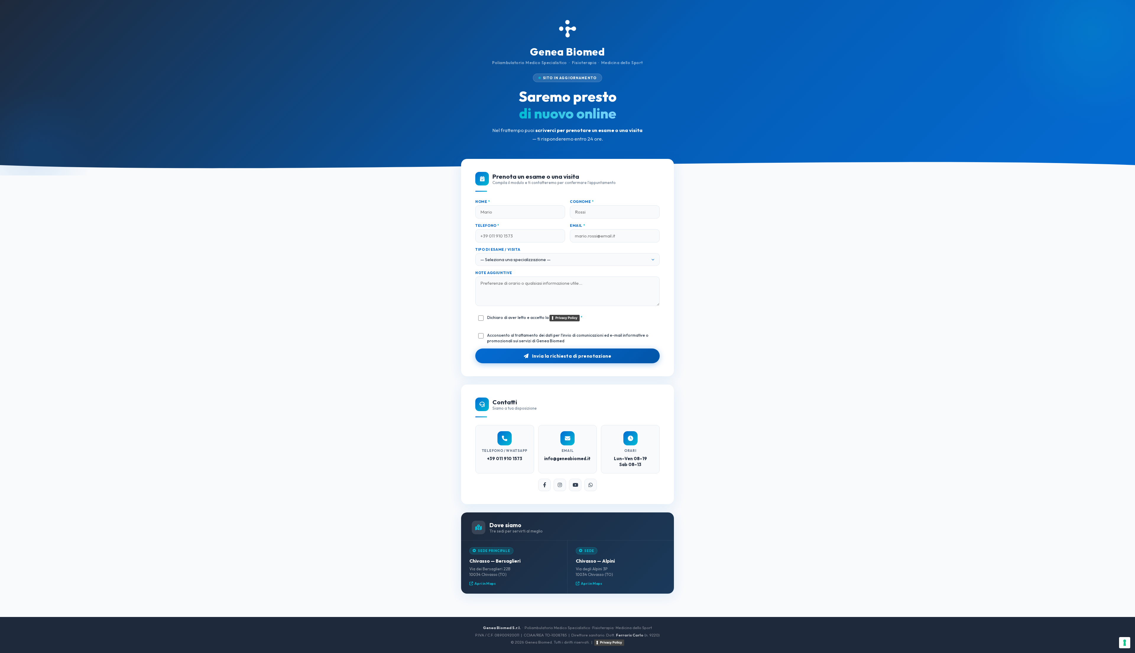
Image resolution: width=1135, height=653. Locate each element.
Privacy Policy (566, 318)
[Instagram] (560, 485)
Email (577, 225)
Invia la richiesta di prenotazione (571, 356)
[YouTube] (575, 485)
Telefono (487, 225)
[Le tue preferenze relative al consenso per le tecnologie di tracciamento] (1124, 642)
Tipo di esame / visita (497, 249)
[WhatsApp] (590, 485)
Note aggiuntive (493, 273)
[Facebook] (544, 485)
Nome (482, 201)
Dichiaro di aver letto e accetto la (535, 317)
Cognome (582, 201)
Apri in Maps (485, 583)
